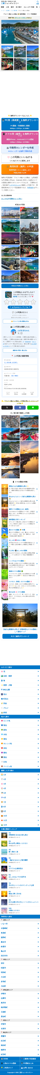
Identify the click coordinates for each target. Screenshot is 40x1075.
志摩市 (3, 998)
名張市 (3, 1029)
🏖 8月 (3, 807)
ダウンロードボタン (21, 17)
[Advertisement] (20, 93)
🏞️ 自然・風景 (6, 676)
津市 (2, 963)
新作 (12, 7)
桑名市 (3, 942)
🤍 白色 (4, 762)
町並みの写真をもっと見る (20, 286)
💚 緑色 (4, 730)
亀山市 (3, 951)
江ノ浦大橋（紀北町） (11, 362)
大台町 (3, 977)
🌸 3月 (3, 784)
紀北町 (8, 10)
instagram (28, 341)
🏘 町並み (4, 699)
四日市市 (4, 956)
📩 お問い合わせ (27, 1068)
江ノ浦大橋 (14, 10)
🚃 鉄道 (4, 712)
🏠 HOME (4, 1059)
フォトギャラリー (10, 3)
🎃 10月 (4, 816)
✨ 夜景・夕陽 (6, 685)
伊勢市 (3, 994)
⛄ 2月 (3, 779)
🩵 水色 (4, 734)
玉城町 (3, 1012)
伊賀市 (3, 1024)
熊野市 (3, 1050)
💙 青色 (4, 725)
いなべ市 (4, 924)
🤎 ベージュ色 (6, 766)
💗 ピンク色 (5, 721)
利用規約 (30, 188)
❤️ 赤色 (4, 748)
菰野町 (3, 937)
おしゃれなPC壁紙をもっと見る (11, 198)
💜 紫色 (4, 753)
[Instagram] (21, 333)
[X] (19, 333)
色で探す (19, 7)
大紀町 (3, 986)
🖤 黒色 (4, 757)
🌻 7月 (3, 802)
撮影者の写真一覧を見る (20, 350)
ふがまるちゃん (14, 185)
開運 (2, 7)
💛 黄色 (4, 739)
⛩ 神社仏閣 (5, 690)
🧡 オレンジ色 (6, 744)
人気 (7, 7)
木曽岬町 (4, 928)
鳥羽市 (3, 1003)
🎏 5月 (3, 793)
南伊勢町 (4, 1007)
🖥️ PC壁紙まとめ (27, 1063)
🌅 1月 (3, 775)
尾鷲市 (3, 1036)
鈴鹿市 (3, 946)
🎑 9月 (3, 811)
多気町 (3, 981)
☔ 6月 (3, 797)
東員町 (3, 933)
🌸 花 (3, 671)
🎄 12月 (4, 825)
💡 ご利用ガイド (7, 1068)
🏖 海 (3, 680)
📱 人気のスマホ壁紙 (8, 1063)
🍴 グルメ (4, 708)
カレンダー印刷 (29, 7)
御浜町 (3, 1045)
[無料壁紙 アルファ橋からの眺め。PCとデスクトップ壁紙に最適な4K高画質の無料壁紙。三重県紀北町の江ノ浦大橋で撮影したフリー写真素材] (20, 32)
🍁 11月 (4, 820)
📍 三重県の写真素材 (28, 1059)
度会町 (3, 1016)
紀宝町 (3, 1054)
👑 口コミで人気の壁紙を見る (20, 321)
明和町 (3, 972)
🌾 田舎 (4, 703)
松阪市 (3, 968)
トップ (2, 10)
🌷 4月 (3, 788)
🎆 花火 (4, 694)
